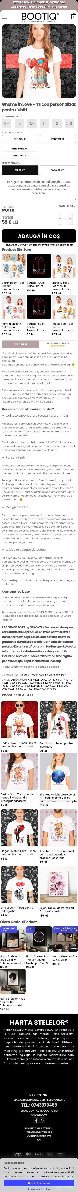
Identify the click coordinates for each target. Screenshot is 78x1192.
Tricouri (23, 674)
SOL (39, 1140)
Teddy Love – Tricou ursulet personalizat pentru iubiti (18, 745)
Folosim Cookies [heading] (14, 1163)
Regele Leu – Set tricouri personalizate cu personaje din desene (62, 330)
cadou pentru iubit (30, 680)
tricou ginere (35, 683)
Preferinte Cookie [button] (39, 1189)
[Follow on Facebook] (35, 1120)
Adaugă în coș (39, 236)
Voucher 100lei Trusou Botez (36, 284)
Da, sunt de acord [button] (39, 1183)
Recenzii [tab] (52, 343)
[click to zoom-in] (39, 61)
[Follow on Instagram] (42, 1120)
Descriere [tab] (20, 344)
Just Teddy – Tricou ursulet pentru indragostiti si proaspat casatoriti (57, 855)
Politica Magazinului (39, 1128)
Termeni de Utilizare (39, 1132)
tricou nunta (16, 686)
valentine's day (48, 689)
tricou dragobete (18, 683)
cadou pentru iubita (51, 680)
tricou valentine (51, 686)
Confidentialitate (39, 1136)
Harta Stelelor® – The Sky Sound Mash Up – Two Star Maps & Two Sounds (38, 963)
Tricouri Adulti (37, 674)
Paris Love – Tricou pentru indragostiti (56, 745)
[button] (4, 17)
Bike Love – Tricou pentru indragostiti (17, 909)
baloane (15, 680)
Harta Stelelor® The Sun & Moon (64, 958)
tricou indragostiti (53, 683)
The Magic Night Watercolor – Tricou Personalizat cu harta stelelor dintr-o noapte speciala (58, 799)
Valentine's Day (56, 674)
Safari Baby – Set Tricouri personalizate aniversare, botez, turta (13, 289)
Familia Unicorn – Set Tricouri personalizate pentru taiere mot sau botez (13, 330)
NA (16, 674)
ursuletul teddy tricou (27, 689)
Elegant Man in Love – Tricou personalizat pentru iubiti (19, 852)
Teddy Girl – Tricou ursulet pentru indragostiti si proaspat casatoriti (17, 798)
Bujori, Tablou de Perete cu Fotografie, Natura (57, 909)
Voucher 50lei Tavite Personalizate (35, 327)
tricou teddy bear (33, 686)
